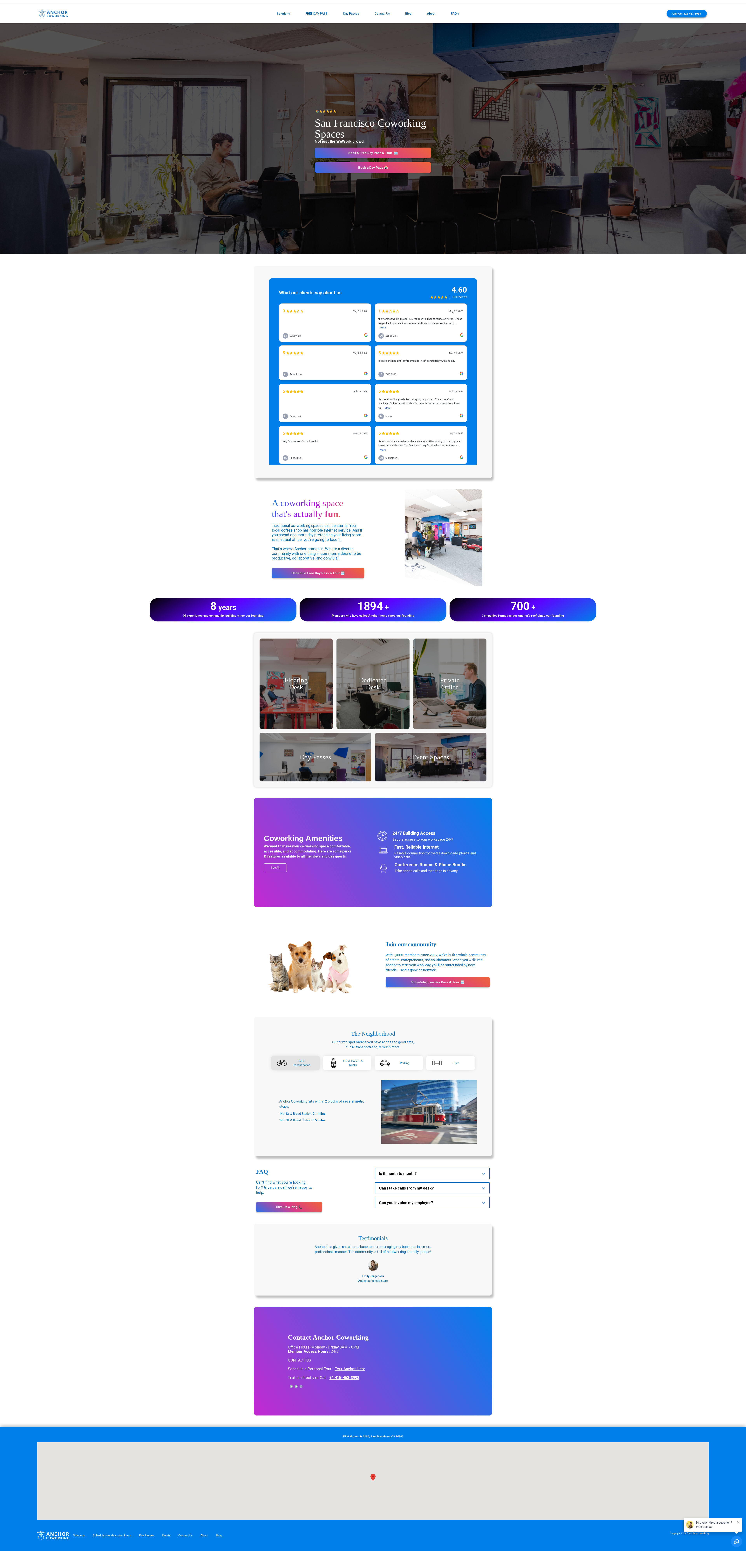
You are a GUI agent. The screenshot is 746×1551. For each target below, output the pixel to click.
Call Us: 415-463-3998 (686, 13)
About (431, 13)
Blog (408, 13)
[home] (53, 13)
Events (166, 1535)
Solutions (283, 13)
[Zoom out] (703, 1511)
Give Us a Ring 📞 (289, 1207)
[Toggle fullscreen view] (703, 1448)
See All (275, 867)
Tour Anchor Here (350, 1369)
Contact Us (382, 13)
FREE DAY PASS (316, 13)
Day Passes (351, 13)
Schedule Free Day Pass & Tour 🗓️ (318, 573)
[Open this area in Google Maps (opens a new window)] (44, 1517)
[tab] (295, 1063)
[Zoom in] (703, 1503)
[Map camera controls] (703, 1489)
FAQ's (455, 13)
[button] (432, 1173)
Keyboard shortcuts (658, 1518)
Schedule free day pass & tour (112, 1535)
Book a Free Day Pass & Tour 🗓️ (373, 153)
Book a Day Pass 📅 (373, 167)
